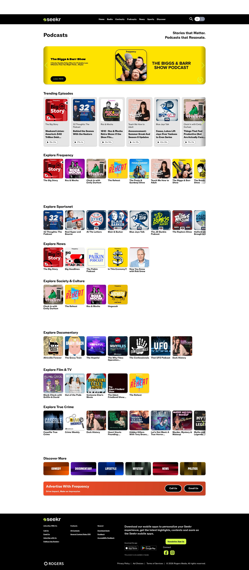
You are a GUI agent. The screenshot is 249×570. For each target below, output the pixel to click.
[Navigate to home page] (52, 19)
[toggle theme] (200, 19)
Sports (150, 19)
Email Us (193, 488)
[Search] (191, 19)
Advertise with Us (50, 538)
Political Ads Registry (51, 542)
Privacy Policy (123, 563)
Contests (120, 19)
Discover (161, 19)
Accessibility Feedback (106, 538)
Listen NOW (58, 79)
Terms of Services (155, 563)
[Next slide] (203, 121)
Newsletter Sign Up (176, 541)
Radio (110, 19)
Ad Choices (138, 563)
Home (101, 19)
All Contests (74, 531)
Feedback (101, 534)
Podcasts (132, 19)
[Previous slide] (46, 65)
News (142, 19)
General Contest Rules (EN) (80, 534)
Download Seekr (104, 531)
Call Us (173, 488)
